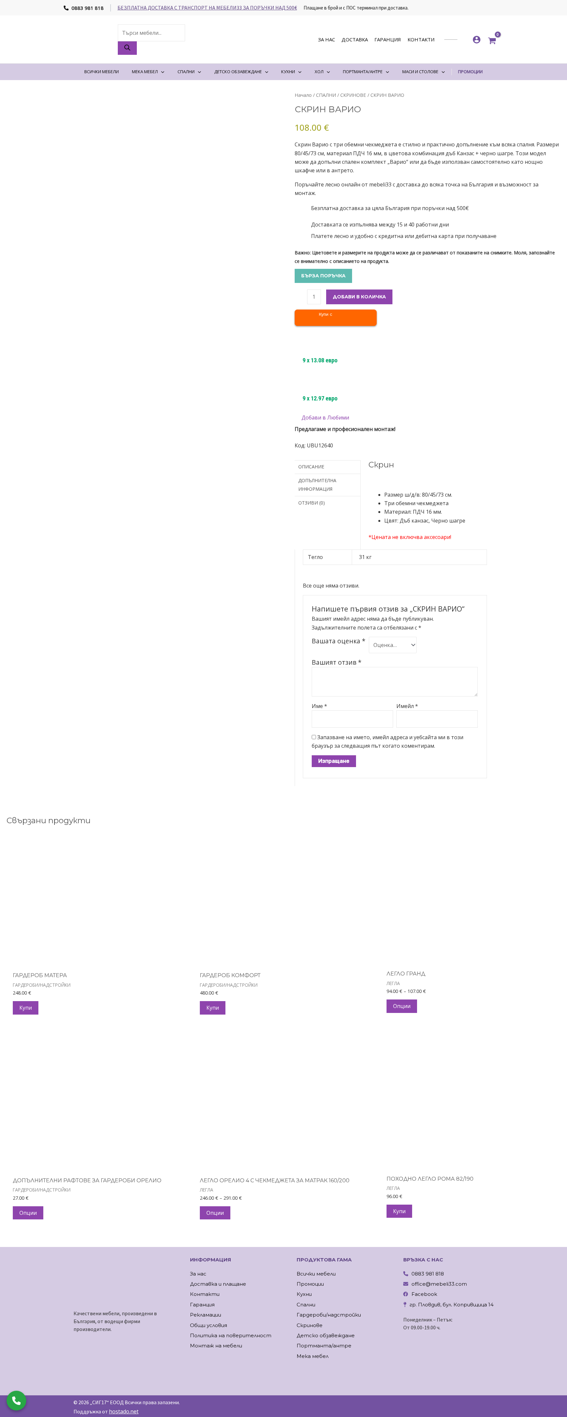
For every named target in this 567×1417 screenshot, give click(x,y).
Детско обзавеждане (326, 1335)
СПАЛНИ (326, 95)
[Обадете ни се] (16, 1400)
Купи (25, 1007)
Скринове (310, 1325)
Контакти (421, 39)
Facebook (424, 1294)
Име (319, 706)
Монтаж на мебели (216, 1345)
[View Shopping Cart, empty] (492, 39)
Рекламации (205, 1315)
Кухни (304, 1294)
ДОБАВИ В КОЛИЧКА (359, 297)
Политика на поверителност (230, 1335)
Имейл (407, 706)
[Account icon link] (476, 39)
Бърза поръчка (323, 276)
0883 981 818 (87, 8)
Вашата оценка (339, 641)
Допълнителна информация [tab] (317, 484)
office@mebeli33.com (439, 1284)
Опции (401, 1006)
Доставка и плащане (218, 1284)
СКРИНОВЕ (353, 95)
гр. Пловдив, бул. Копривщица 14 (452, 1304)
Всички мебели (316, 1274)
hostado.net (123, 1411)
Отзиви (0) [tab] (311, 503)
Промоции (310, 1284)
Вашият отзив (337, 662)
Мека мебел (312, 1356)
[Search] (127, 48)
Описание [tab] (311, 466)
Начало (303, 95)
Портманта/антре (324, 1345)
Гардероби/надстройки (329, 1315)
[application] (161, 71)
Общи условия (208, 1325)
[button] (322, 417)
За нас (326, 39)
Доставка (355, 39)
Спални (306, 1304)
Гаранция (387, 39)
